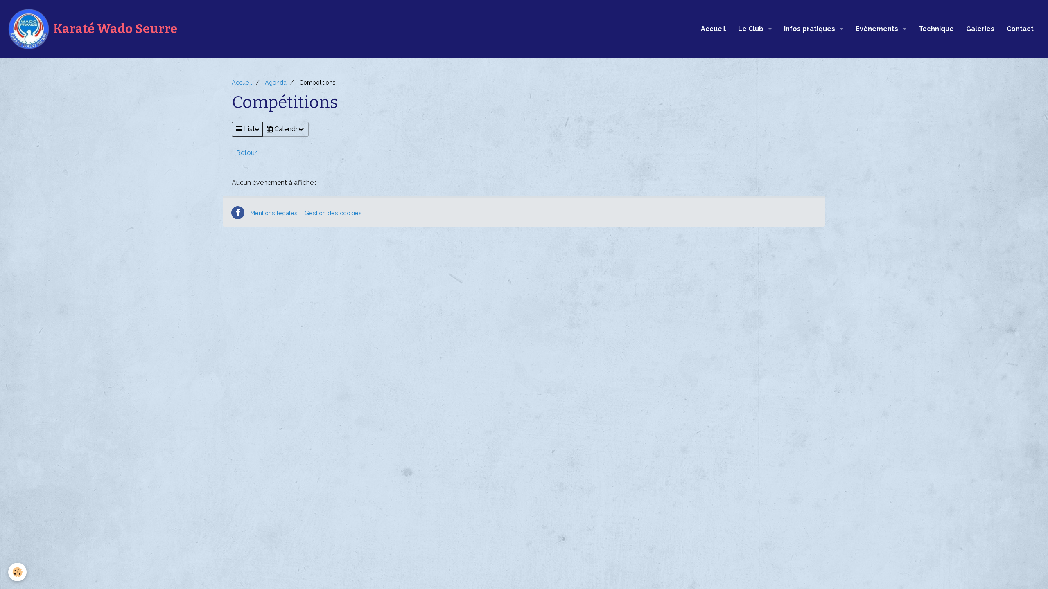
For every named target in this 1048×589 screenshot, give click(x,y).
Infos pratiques (810, 29)
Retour (246, 153)
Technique (936, 29)
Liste (250, 129)
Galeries (980, 29)
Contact (1020, 29)
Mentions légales (274, 212)
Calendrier (289, 129)
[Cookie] (17, 572)
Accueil (713, 29)
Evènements (878, 29)
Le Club (751, 29)
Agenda (276, 82)
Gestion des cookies (333, 212)
